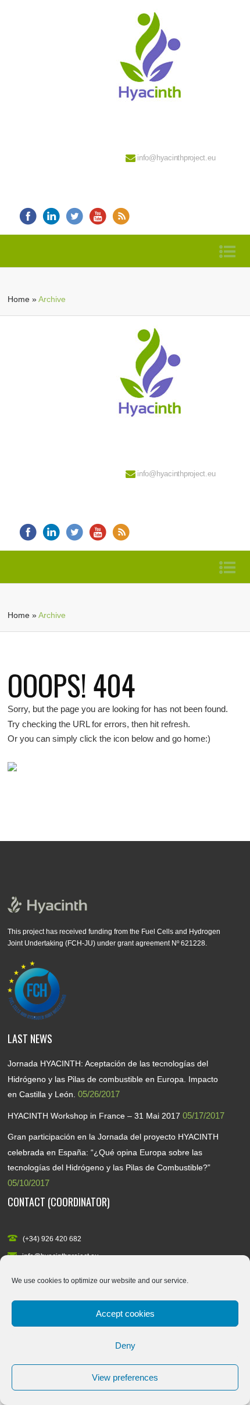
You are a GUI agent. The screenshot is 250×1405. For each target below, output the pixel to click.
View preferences (125, 1377)
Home (19, 299)
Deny (125, 1345)
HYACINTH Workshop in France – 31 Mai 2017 (94, 1115)
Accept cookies (125, 1313)
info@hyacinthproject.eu (176, 157)
